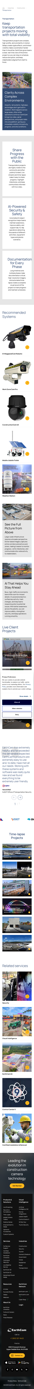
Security (21, 1249)
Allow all (17, 702)
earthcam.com (23, 1291)
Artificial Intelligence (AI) (23, 1208)
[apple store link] (10, 1362)
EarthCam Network (23, 1285)
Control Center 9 (24, 1219)
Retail (20, 1265)
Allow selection (17, 708)
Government (22, 1257)
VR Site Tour (22, 1222)
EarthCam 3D (7, 1270)
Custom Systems (8, 1234)
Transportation (23, 1268)
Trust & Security (24, 1225)
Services (6, 1241)
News (5, 1315)
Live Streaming (7, 1207)
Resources (7, 1284)
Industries (11, 8)
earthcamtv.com (24, 1294)
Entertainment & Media (8, 1226)
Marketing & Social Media (9, 1276)
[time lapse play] (17, 851)
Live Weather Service (7, 1266)
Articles (5, 1289)
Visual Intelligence (23, 1201)
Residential (22, 1262)
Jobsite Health (23, 1216)
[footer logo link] (17, 1330)
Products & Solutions (7, 1201)
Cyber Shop (22, 1299)
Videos (5, 1295)
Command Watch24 (6, 1261)
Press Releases (7, 1317)
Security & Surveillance (7, 1211)
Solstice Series (7, 1222)
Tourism (21, 1251)
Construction (21, 8)
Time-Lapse (6, 1215)
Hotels (21, 1260)
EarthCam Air (7, 1272)
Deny (17, 714)
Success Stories (8, 1292)
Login (21, 1305)
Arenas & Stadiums (24, 1254)
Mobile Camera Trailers (7, 1218)
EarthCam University (6, 1256)
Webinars (6, 1297)
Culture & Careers (8, 1312)
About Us (6, 1302)
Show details (24, 696)
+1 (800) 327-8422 (17, 1338)
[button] (20, 797)
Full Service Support (6, 1247)
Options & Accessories (7, 1230)
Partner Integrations (22, 1213)
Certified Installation (6, 1252)
